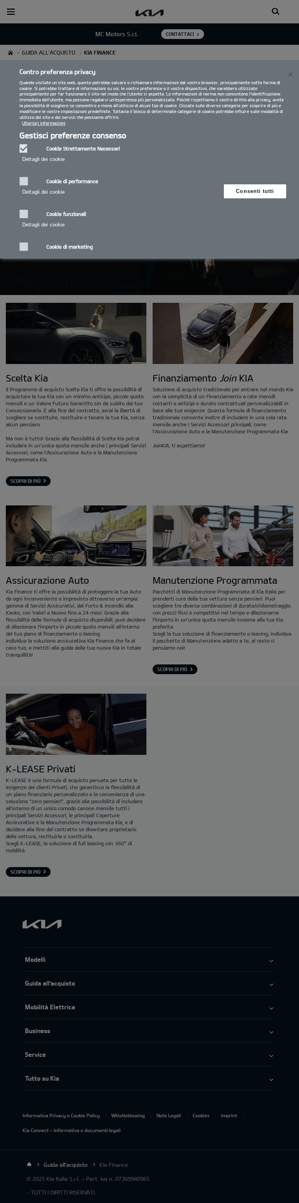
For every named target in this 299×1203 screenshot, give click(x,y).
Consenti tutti (255, 191)
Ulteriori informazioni (43, 122)
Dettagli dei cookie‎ (43, 159)
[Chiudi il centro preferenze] (290, 74)
